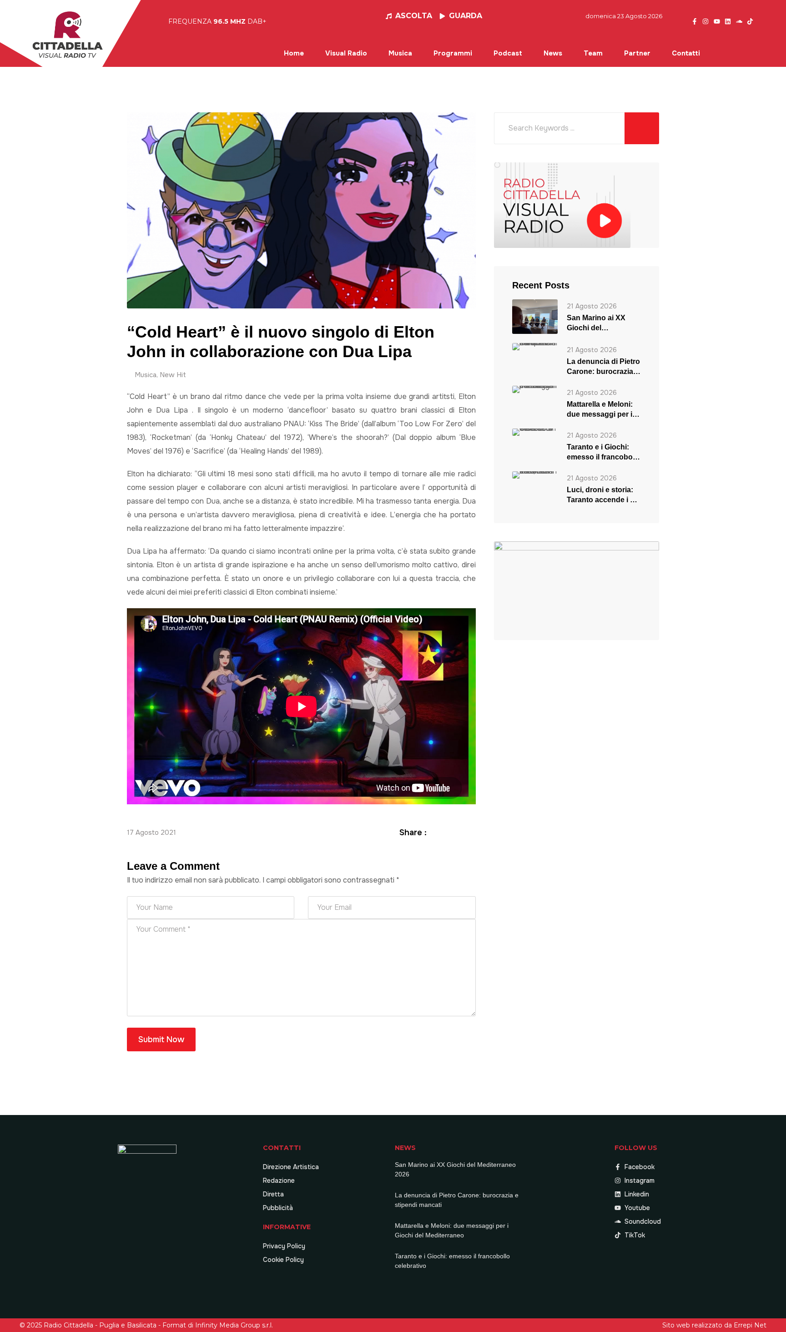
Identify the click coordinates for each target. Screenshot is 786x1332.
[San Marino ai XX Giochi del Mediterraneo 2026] (535, 316)
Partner (637, 53)
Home (294, 53)
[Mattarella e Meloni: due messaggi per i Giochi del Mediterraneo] (535, 389)
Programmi (452, 53)
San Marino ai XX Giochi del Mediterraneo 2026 (598, 323)
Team (593, 53)
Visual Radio (346, 53)
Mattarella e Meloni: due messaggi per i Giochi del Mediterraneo (600, 409)
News (553, 53)
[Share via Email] (471, 832)
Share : (413, 832)
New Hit (173, 374)
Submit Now (161, 1039)
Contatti (686, 53)
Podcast (508, 53)
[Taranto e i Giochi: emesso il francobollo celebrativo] (535, 432)
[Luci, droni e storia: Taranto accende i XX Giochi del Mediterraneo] (535, 474)
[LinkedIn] (460, 832)
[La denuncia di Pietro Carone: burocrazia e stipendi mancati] (535, 346)
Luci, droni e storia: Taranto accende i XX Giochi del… (603, 495)
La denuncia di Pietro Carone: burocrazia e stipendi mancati (603, 367)
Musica (400, 53)
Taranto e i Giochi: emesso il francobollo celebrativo (604, 452)
